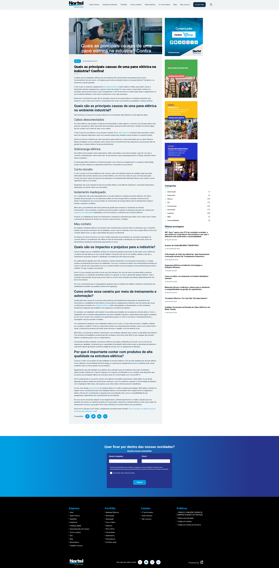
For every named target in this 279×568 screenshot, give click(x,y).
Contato (145, 508)
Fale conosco (185, 5)
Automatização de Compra (79, 529)
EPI (168, 203)
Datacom (109, 526)
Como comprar (135, 5)
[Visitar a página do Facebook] (140, 562)
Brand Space (74, 542)
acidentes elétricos (102, 305)
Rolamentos (110, 536)
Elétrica (170, 199)
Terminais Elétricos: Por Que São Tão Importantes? (186, 298)
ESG (71, 536)
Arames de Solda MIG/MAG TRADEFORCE (182, 245)
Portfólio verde (111, 542)
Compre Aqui (199, 5)
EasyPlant (73, 519)
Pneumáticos (110, 539)
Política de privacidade (186, 518)
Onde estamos (150, 5)
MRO (169, 217)
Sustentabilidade (173, 220)
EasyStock (73, 522)
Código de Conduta (184, 521)
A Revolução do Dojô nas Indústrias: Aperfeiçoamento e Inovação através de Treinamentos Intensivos (187, 255)
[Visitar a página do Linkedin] (158, 562)
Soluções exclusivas (110, 5)
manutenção (94, 388)
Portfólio (124, 5)
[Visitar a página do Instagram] (152, 562)
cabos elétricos (123, 133)
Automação (171, 192)
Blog (175, 5)
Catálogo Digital (75, 526)
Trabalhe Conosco (76, 546)
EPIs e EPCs (110, 529)
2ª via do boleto (164, 5)
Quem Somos (94, 5)
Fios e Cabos (110, 522)
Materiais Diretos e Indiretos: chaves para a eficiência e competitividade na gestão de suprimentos (187, 288)
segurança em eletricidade (83, 212)
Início (72, 512)
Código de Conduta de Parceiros (189, 525)
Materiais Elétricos (112, 512)
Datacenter (171, 195)
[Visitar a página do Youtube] (146, 562)
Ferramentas (172, 206)
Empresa (74, 508)
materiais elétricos (111, 87)
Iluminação (171, 210)
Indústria (170, 213)
